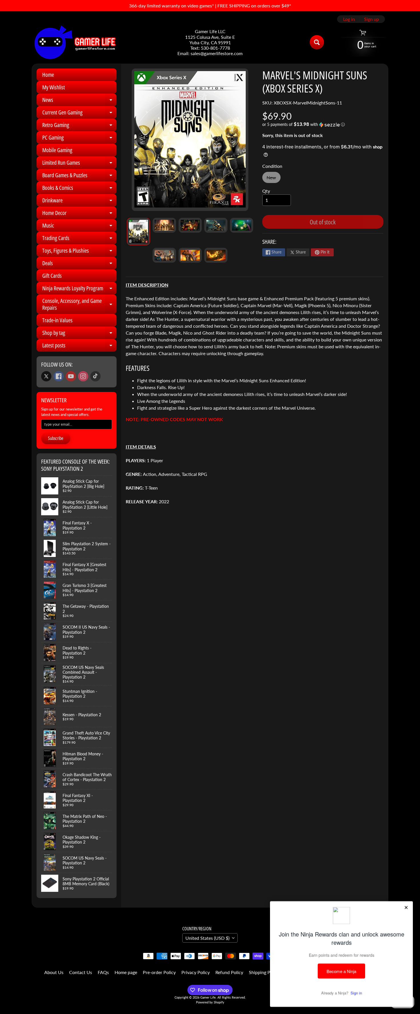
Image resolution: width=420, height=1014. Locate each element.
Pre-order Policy (159, 972)
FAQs (103, 972)
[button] (322, 124)
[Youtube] (71, 376)
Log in (349, 19)
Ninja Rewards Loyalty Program (79, 289)
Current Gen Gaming (79, 113)
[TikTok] (95, 376)
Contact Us (80, 972)
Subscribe (55, 438)
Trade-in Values (57, 320)
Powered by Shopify (210, 1002)
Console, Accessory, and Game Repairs (79, 304)
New (273, 179)
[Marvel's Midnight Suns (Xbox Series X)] (138, 231)
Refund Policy (229, 972)
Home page (126, 972)
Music (79, 227)
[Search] (317, 42)
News (79, 101)
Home (48, 75)
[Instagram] (83, 376)
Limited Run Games (79, 164)
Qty (266, 191)
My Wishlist (53, 87)
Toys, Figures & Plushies (79, 252)
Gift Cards (52, 275)
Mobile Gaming (57, 150)
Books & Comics (79, 189)
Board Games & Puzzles (79, 176)
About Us (53, 972)
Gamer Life (208, 997)
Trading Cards (79, 239)
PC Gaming (79, 139)
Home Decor (79, 214)
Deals (79, 264)
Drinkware (79, 201)
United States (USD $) (207, 938)
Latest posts (79, 346)
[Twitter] (46, 376)
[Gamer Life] (74, 42)
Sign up (371, 19)
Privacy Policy (195, 972)
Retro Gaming (79, 126)
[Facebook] (58, 376)
